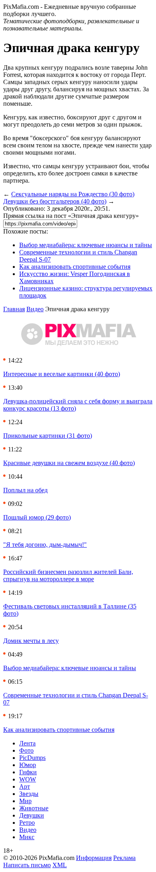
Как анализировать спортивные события (74, 266)
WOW (27, 779)
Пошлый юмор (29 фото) (37, 517)
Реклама (124, 857)
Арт (24, 786)
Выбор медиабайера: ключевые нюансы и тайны (85, 245)
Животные (33, 808)
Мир (25, 800)
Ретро (27, 822)
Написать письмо (27, 865)
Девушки (31, 815)
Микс (26, 837)
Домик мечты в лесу (31, 640)
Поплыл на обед (25, 490)
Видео (35, 309)
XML (59, 865)
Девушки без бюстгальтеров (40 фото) (54, 201)
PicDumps (32, 757)
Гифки (28, 772)
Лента (27, 743)
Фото (26, 750)
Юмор (27, 764)
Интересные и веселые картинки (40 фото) (61, 374)
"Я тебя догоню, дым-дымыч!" (45, 544)
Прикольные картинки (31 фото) (47, 435)
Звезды (28, 793)
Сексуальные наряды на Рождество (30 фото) (72, 194)
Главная (14, 309)
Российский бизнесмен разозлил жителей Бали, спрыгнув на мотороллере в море (68, 575)
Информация (94, 857)
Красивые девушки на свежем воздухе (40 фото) (69, 462)
